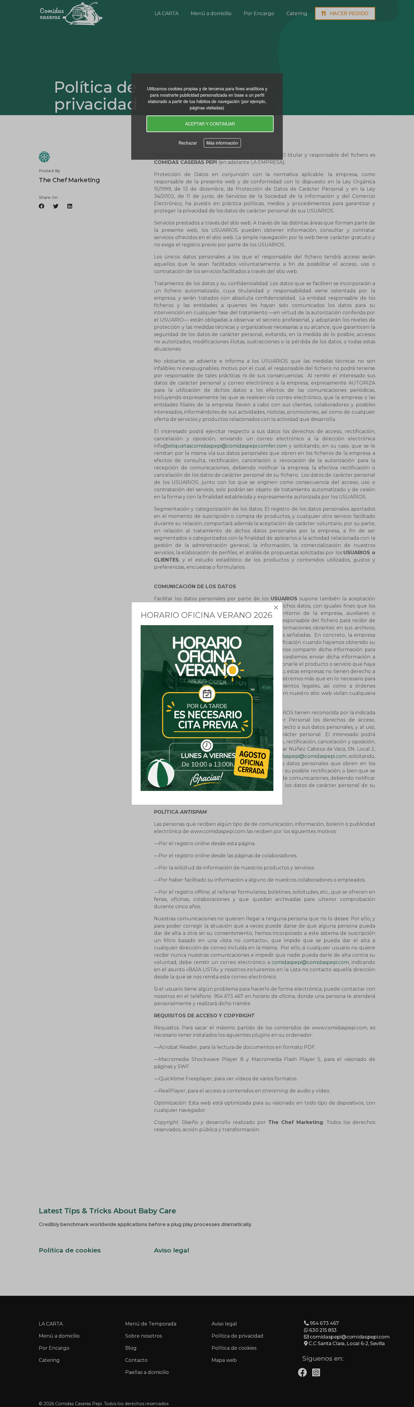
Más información (222, 143)
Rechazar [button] (188, 143)
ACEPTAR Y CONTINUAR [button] (210, 124)
